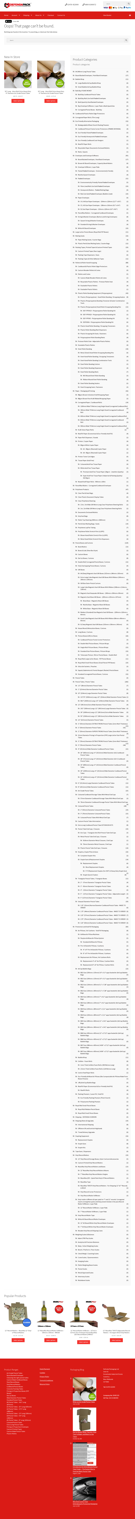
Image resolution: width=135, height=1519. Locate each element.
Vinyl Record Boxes (13, 1382)
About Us (38, 15)
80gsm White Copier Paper (89, 445)
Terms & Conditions (46, 1380)
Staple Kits (81, 1148)
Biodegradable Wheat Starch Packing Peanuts (93, 125)
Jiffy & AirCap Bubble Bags (87, 1083)
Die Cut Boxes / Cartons (86, 558)
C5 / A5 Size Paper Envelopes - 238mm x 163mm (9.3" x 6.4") (100, 205)
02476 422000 (73, 4)
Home (6, 15)
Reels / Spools (83, 152)
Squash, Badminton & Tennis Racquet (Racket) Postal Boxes (98, 670)
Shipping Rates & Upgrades (84, 1121)
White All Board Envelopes (87, 228)
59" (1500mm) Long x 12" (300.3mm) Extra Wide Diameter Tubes (102, 716)
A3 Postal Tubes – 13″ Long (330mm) (19, 1413)
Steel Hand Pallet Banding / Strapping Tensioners (97, 357)
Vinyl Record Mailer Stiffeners (90, 1196)
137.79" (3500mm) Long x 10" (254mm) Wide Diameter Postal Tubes (103, 697)
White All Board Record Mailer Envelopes (91, 1219)
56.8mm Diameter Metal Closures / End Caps (98, 840)
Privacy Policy (44, 1377)
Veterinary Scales (84, 1277)
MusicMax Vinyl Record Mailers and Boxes (91, 1167)
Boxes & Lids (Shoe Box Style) (88, 550)
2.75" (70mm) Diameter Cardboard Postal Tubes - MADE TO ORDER (103, 919)
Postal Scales (82, 1269)
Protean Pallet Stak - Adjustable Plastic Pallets (94, 341)
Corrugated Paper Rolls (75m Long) (87, 117)
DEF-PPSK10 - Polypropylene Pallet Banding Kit (99, 311)
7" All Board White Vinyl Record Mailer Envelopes (96, 1227)
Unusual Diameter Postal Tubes (88, 901)
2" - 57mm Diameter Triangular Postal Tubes (95, 882)
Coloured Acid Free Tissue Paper (91, 464)
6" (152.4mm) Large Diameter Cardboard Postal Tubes (96, 783)
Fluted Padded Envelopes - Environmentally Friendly (95, 171)
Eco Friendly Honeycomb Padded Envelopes (92, 136)
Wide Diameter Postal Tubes (16, 1398)
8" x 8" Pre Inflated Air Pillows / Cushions (97, 953)
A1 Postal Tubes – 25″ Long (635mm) (19, 1407)
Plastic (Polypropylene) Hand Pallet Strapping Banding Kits (100, 307)
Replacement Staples (90, 863)
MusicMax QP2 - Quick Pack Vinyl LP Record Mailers (97, 1178)
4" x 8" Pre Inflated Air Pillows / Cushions (97, 950)
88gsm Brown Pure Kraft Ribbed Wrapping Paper (94, 399)
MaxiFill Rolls (85, 1090)
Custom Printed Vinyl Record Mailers (90, 1163)
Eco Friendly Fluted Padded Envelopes (90, 133)
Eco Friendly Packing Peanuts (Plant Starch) (95, 1098)
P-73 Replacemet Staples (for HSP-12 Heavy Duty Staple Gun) (106, 871)
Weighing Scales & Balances (84, 1235)
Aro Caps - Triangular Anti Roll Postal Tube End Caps (98, 833)
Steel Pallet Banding (85, 349)
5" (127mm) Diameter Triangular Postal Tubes (96, 898)
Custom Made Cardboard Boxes (17, 1380)
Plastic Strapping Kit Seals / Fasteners (93, 334)
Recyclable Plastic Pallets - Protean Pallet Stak (96, 282)
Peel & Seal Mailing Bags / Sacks (88, 524)
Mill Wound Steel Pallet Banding (94, 376)
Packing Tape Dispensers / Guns (88, 255)
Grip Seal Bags (83, 516)
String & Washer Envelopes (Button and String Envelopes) (97, 217)
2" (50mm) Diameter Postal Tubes (89, 728)
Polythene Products (82, 489)
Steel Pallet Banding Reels (89, 372)
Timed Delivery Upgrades (86, 1132)
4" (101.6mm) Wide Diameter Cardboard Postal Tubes (96, 749)
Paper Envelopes (83, 198)
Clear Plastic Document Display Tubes (91, 497)
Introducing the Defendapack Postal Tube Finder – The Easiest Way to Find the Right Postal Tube (85, 1469)
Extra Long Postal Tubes (15, 1425)
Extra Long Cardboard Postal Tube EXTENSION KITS (95, 825)
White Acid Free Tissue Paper (90, 468)
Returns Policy (45, 1384)
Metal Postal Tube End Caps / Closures (93, 837)
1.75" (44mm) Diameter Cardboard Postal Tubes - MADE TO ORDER (103, 911)
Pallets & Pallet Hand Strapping (86, 263)
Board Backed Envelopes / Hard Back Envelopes (91, 75)
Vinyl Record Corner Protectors (90, 1192)
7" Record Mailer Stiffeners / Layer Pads (93, 1212)
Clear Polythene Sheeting (86, 501)
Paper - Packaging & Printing (85, 391)
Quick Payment (45, 1369)
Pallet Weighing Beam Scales (88, 1265)
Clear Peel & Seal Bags (85, 493)
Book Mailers (82, 547)
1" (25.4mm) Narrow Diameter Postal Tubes (93, 689)
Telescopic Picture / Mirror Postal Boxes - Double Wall (98, 655)
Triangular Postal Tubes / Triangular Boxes (92, 879)
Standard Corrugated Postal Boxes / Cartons (93, 674)
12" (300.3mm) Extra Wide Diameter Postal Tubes (94, 705)
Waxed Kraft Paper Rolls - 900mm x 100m (91, 482)
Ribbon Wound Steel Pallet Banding (95, 379)
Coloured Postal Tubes (85, 806)
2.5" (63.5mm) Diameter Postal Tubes (90, 720)
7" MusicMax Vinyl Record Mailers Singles (94, 1174)
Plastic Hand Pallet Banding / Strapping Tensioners (97, 326)
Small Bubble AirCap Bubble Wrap (89, 87)
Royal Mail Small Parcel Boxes (85, 1106)
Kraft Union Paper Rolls (86, 430)
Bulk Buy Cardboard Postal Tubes (89, 94)
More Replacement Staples (95, 867)
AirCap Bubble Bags (84, 969)
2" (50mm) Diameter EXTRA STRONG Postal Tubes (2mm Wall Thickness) (103, 724)
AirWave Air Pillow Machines (89, 934)
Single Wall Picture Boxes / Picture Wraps (94, 647)
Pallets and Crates (84, 274)
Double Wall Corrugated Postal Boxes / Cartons (94, 562)
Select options (17, 101)
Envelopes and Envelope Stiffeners (87, 156)
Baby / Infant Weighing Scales (88, 1246)
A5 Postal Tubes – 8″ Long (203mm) (19, 1420)
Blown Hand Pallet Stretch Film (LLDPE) (94, 535)
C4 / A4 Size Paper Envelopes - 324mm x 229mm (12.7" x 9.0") (100, 201)
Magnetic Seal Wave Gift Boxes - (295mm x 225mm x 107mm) (100, 597)
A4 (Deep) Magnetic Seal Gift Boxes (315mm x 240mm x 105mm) (101, 573)
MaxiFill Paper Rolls (84, 144)
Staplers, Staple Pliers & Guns (88, 852)
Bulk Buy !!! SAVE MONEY (83, 91)
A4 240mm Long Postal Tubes (85, 72)
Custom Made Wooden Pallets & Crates (93, 278)
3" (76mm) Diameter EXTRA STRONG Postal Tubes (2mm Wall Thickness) (103, 741)
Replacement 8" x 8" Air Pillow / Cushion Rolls (98, 965)
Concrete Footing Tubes (15, 1389)
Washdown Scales (84, 1280)
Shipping (26, 15)
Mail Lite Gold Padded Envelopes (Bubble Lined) (96, 194)
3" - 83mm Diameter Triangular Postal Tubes (95, 886)
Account (14, 15)
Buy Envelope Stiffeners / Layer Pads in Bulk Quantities (96, 106)
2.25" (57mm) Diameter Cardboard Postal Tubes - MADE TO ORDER (103, 915)
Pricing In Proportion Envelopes (18, 1427)
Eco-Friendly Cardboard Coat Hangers (90, 140)
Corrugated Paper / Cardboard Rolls (90, 402)
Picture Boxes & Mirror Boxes (87, 636)
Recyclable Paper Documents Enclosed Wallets (94, 148)
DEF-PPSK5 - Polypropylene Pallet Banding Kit (99, 318)
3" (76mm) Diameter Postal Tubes (89, 745)
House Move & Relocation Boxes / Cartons (92, 628)
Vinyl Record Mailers (82, 1155)
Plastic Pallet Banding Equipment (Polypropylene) (95, 293)
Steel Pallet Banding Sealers (90, 383)
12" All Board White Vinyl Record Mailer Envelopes (97, 1223)
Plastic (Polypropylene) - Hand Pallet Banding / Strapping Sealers (102, 297)
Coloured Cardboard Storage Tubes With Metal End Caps (97, 795)
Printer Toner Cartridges (86, 457)
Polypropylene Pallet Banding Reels (92, 337)
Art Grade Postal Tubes (86, 791)
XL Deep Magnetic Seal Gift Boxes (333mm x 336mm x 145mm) (101, 624)
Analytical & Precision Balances (88, 1242)
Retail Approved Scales (85, 1273)
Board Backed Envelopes (15, 1375)
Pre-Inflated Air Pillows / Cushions (92, 946)
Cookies (42, 1373)
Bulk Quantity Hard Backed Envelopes (90, 102)
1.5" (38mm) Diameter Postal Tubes (90, 686)
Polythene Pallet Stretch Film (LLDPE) (91, 531)
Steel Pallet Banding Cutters (90, 364)
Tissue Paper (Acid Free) (86, 460)
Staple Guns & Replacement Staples (92, 859)
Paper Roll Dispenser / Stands (88, 437)
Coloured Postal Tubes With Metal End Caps (95, 817)
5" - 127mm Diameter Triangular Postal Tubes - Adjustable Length (102, 894)
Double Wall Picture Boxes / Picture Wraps (94, 643)
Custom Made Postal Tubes (16, 1431)
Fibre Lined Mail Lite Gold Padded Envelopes (95, 186)
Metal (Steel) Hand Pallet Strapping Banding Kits (97, 353)
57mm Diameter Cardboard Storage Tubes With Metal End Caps (101, 798)
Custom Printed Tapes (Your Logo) (89, 251)
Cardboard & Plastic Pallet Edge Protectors (90, 114)
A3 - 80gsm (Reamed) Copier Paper (94, 449)
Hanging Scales (83, 1261)
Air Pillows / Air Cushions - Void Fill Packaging (93, 931)
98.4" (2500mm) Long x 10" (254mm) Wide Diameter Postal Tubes (102, 701)
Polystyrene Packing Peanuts (90, 1102)
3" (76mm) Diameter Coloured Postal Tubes (95, 814)
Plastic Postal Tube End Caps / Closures (93, 848)
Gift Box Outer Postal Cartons (90, 583)
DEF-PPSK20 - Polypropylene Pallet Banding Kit (99, 315)
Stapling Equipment (82, 1136)
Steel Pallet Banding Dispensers (91, 368)
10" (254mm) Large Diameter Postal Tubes (92, 693)
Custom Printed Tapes (14, 1429)
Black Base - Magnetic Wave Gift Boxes (96, 601)
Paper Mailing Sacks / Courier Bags (89, 240)
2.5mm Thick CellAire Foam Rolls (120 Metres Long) (97, 1069)
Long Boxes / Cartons (85, 632)
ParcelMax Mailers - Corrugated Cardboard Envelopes (96, 213)
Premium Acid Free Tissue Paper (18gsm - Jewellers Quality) (103, 472)
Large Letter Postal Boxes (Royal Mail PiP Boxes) (92, 232)
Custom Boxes (83, 554)
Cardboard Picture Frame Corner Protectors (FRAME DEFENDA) (99, 129)
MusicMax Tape (85, 1182)
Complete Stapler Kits (88, 856)
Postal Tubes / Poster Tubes (84, 682)
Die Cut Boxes (11, 1396)
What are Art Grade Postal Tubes (84, 1402)
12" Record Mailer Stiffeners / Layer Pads (93, 1208)
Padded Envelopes (84, 179)
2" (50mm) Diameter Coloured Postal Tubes (95, 810)
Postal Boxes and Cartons (84, 543)
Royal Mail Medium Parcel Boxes (89, 1109)
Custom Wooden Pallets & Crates (89, 270)
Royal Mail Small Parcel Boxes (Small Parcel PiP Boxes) (96, 663)
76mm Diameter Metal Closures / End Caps (97, 844)
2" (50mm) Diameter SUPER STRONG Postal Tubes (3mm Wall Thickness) (103, 731)
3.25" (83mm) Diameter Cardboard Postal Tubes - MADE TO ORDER (103, 923)
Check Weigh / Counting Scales (88, 1254)
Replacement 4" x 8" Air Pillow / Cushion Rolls (98, 961)
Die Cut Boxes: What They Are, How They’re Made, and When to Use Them (84, 1434)
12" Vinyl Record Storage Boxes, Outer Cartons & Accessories (98, 1159)
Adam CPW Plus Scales (85, 1238)
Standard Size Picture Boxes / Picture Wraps (95, 651)
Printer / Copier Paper (85, 441)
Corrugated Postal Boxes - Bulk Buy (90, 110)
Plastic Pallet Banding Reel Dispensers (93, 330)
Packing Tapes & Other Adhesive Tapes (91, 259)
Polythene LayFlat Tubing (86, 528)
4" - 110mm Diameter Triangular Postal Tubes (96, 890)
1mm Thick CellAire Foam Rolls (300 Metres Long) (97, 1065)
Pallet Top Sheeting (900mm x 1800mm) (91, 520)
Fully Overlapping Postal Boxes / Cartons (92, 566)
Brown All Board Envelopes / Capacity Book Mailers (95, 163)
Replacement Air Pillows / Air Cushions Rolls (95, 957)
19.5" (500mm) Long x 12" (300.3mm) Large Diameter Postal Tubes (102, 708)
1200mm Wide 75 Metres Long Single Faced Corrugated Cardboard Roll (104, 406)
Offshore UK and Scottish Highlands (90, 1128)
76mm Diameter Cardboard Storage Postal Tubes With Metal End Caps (104, 802)
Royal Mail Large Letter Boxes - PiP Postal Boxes (94, 659)
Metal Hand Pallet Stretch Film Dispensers (94, 539)
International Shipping (86, 1125)
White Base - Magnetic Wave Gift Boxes (96, 608)
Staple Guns (82, 1144)
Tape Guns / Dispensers (83, 1151)
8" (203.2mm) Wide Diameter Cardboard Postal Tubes (96, 787)
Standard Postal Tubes (14, 1400)
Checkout (51, 15)
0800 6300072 (90, 4)
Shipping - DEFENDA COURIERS (86, 1117)
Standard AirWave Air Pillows (92, 942)
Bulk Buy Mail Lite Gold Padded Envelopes (92, 98)
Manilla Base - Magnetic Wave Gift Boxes (96, 605)
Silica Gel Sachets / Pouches (87, 666)
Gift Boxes (81, 570)
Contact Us (61, 15)
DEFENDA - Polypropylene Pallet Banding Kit (98, 322)
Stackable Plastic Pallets (88, 286)
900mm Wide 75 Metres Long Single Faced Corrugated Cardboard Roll (103, 426)
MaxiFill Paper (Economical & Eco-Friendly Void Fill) (95, 434)
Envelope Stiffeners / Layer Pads (88, 167)
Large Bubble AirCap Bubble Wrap (89, 83)
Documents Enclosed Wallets (88, 512)
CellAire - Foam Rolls (85, 1061)
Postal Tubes (79, 678)
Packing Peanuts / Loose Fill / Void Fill (90, 1094)
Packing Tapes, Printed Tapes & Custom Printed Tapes (93, 247)
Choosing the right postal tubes (17, 1378)
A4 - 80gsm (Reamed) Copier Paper (94, 453)
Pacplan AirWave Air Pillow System (92, 938)
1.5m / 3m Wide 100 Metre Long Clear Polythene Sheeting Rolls (101, 505)
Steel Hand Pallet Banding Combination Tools (96, 360)
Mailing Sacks (79, 236)
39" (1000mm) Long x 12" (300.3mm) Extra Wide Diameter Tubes (102, 712)
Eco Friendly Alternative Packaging (87, 121)
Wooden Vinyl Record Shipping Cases (90, 1231)
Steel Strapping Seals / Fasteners (91, 387)
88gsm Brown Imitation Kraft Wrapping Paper (93, 395)
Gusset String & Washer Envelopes (92, 221)
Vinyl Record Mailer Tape (86, 1215)
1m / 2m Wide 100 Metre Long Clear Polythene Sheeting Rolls (101, 508)
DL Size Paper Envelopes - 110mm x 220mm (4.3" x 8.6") (98, 209)
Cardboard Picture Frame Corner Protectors (95, 640)
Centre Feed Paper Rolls (86, 1073)
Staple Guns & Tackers (90, 875)
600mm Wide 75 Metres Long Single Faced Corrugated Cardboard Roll (103, 416)
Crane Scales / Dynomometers (88, 1257)
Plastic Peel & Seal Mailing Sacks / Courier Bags (94, 243)
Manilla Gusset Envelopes (86, 175)
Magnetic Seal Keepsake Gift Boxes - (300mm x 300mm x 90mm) (101, 593)
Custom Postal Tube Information (89, 821)
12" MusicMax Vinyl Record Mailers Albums (94, 1170)
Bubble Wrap (79, 79)
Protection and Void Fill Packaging (87, 927)
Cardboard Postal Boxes (15, 1387)
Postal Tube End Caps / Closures (89, 829)
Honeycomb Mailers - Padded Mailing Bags (94, 190)
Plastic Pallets (12, 1434)
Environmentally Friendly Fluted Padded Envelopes (97, 182)
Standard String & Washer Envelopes (92, 224)
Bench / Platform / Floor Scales (88, 1250)
